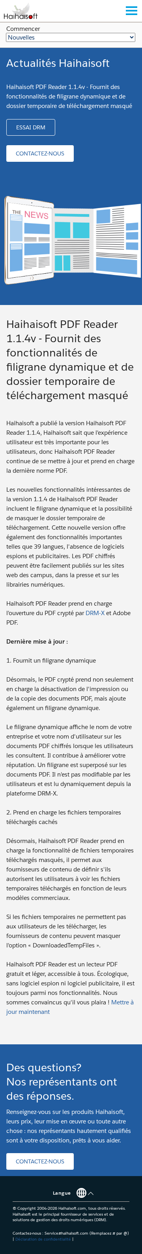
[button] (30, 127)
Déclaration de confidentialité (43, 1239)
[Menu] (131, 10)
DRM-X (95, 613)
